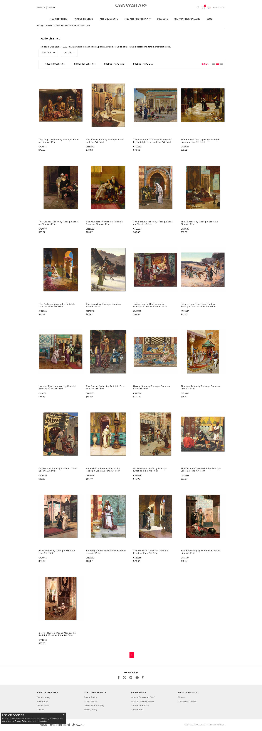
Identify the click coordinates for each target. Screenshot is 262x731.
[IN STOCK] (160, 64)
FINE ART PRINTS (58, 19)
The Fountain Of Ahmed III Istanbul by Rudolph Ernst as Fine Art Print (152, 140)
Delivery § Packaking (94, 705)
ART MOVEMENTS (109, 19)
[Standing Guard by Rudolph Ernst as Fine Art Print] (108, 516)
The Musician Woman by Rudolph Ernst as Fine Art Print (104, 222)
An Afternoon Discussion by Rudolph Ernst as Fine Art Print (201, 469)
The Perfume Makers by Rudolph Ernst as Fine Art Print (57, 305)
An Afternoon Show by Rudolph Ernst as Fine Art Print (150, 469)
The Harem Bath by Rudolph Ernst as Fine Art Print (105, 140)
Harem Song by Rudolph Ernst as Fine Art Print (151, 387)
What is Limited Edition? (142, 701)
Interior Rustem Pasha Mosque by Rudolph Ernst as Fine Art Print (57, 634)
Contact (51, 8)
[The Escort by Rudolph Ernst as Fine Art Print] (108, 269)
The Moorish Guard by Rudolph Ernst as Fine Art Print (150, 551)
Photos (181, 697)
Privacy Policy (90, 709)
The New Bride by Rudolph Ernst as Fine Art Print (200, 387)
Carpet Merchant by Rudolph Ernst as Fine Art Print (58, 469)
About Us (41, 8)
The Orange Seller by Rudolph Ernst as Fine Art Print (59, 222)
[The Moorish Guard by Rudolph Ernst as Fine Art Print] (155, 516)
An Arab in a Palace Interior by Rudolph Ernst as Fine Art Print (103, 469)
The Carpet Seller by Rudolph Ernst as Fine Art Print (105, 387)
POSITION (47, 53)
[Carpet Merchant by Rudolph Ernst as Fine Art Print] (61, 434)
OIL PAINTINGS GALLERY (187, 19)
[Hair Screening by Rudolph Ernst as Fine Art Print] (203, 516)
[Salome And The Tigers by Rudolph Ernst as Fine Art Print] (203, 105)
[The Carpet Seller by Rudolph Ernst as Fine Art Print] (108, 352)
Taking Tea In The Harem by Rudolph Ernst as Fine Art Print (150, 305)
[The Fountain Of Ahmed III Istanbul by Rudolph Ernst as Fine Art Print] (155, 105)
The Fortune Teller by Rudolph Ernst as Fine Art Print (153, 222)
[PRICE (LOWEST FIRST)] (55, 64)
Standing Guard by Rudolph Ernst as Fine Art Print (106, 551)
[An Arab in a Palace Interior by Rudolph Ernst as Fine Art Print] (108, 434)
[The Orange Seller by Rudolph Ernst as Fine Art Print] (61, 187)
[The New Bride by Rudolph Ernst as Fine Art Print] (203, 352)
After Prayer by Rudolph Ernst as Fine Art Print (57, 551)
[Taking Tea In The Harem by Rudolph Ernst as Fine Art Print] (155, 269)
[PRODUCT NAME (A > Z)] (114, 64)
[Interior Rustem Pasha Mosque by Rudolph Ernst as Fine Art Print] (61, 598)
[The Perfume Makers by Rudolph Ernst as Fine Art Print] (61, 269)
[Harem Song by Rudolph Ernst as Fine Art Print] (155, 352)
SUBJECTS (162, 19)
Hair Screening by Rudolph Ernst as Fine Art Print (200, 551)
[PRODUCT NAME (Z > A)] (143, 64)
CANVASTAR (131, 5)
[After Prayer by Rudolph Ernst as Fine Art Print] (61, 516)
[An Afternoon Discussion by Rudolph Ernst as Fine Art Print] (203, 434)
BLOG (210, 19)
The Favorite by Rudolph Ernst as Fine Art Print (199, 222)
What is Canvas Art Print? (143, 697)
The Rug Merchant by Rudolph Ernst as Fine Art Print (59, 140)
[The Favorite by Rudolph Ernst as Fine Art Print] (203, 187)
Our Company (43, 697)
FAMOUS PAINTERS (84, 19)
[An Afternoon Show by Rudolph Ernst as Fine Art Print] (155, 434)
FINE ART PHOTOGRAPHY (137, 19)
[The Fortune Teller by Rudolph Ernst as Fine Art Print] (155, 187)
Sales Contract (91, 701)
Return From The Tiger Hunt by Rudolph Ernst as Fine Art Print (198, 305)
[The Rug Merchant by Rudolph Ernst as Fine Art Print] (61, 105)
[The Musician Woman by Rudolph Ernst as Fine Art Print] (108, 187)
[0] (203, 8)
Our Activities (43, 705)
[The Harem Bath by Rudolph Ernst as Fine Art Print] (108, 105)
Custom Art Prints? (140, 705)
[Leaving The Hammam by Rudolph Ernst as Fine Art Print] (61, 352)
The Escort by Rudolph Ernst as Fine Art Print (103, 305)
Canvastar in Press (187, 701)
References (42, 701)
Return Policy (90, 697)
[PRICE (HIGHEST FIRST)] (85, 64)
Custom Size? (137, 709)
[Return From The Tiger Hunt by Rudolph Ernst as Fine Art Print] (203, 269)
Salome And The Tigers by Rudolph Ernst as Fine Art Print (200, 140)
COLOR (67, 53)
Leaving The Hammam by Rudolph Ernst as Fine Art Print (57, 387)
